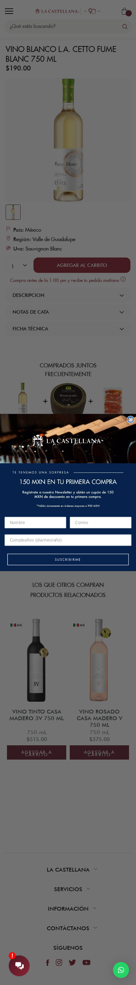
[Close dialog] (131, 420)
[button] (68, 560)
